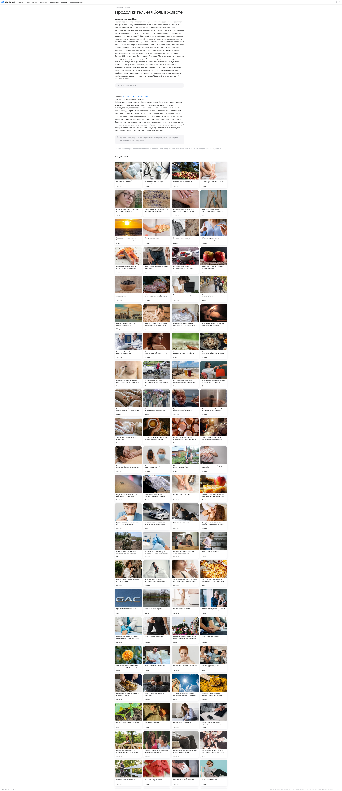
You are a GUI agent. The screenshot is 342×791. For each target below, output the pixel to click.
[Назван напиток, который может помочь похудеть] (128, 573)
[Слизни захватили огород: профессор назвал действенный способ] (185, 346)
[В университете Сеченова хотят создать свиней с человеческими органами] (128, 402)
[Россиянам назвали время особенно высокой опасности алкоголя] (185, 374)
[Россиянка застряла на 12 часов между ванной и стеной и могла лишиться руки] (128, 630)
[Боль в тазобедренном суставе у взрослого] (156, 260)
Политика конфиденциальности (330, 789)
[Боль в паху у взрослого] (213, 773)
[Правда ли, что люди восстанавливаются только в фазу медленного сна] (156, 716)
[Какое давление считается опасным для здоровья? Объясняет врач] (156, 175)
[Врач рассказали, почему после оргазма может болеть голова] (156, 317)
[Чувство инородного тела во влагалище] (128, 431)
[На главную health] (9, 2)
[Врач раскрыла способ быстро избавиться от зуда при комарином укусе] (128, 488)
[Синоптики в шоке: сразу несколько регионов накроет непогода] (156, 402)
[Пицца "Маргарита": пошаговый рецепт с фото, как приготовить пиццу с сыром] (213, 573)
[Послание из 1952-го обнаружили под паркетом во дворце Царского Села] (156, 203)
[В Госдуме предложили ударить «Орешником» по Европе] (213, 317)
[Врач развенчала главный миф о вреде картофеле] (128, 687)
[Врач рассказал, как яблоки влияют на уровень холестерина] (185, 175)
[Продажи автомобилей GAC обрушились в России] (128, 602)
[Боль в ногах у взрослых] (185, 602)
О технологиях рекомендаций (313, 789)
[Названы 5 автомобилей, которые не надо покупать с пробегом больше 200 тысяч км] (156, 516)
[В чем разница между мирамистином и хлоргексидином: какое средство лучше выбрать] (156, 459)
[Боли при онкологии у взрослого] (185, 289)
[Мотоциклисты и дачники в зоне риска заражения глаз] (185, 459)
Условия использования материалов (284, 789)
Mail (3, 789)
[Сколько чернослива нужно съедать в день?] (128, 289)
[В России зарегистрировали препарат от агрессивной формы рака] (156, 545)
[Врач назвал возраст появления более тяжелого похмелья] (185, 402)
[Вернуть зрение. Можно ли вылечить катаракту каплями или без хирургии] (213, 516)
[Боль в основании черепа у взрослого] (156, 687)
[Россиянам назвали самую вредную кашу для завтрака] (185, 260)
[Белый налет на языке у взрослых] (185, 659)
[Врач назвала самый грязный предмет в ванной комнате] (213, 402)
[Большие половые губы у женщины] (128, 175)
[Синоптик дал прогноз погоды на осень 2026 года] (213, 289)
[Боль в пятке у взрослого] (213, 630)
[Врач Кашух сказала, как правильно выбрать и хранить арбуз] (156, 773)
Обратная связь (300, 789)
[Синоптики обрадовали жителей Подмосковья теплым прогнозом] (185, 630)
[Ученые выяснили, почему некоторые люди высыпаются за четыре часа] (156, 573)
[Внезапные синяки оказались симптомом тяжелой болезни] (185, 203)
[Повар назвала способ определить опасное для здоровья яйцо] (156, 232)
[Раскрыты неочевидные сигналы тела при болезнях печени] (213, 175)
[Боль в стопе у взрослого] (185, 488)
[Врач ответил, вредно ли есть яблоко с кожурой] (213, 260)
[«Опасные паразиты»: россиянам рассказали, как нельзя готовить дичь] (156, 289)
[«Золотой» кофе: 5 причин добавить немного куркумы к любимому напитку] (213, 687)
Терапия (127, 7)
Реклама (15, 789)
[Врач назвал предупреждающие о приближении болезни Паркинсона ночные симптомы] (185, 744)
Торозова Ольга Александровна (135, 96)
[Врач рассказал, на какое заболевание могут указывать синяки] (213, 203)
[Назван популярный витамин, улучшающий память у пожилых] (128, 744)
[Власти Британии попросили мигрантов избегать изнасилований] (128, 317)
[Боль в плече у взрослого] (185, 716)
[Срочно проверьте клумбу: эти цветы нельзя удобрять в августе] (128, 659)
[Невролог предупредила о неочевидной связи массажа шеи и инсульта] (128, 459)
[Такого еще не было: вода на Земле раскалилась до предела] (128, 232)
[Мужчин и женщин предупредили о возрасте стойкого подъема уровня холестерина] (213, 602)
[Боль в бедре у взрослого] (156, 630)
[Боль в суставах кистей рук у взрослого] (213, 459)
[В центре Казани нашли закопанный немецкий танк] (185, 232)
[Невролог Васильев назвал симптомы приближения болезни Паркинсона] (128, 773)
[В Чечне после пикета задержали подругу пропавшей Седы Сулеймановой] (128, 203)
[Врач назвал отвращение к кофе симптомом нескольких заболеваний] (128, 516)
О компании (8, 789)
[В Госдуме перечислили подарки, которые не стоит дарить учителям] (213, 374)
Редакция (271, 789)
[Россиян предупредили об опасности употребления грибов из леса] (213, 346)
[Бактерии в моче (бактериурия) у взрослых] (185, 773)
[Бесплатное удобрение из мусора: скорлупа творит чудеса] (185, 431)
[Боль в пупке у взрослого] (213, 545)
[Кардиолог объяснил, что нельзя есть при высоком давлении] (156, 431)
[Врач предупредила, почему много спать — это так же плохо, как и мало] (185, 317)
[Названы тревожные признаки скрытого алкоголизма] (185, 545)
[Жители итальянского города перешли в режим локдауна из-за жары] (185, 687)
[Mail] (2, 2)
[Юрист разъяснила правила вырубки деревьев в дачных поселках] (213, 431)
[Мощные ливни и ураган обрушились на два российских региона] (156, 374)
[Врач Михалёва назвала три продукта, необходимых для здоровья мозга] (128, 260)
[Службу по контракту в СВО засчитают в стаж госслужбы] (128, 545)
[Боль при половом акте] (185, 516)
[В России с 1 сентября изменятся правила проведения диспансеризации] (128, 346)
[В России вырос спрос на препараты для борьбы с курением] (213, 232)
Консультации (119, 7)
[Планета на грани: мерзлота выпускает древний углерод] (156, 488)
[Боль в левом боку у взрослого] (156, 659)
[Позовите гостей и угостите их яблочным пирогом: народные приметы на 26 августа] (213, 488)
